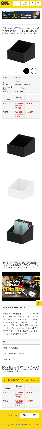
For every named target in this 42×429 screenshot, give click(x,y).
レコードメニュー (16, 3)
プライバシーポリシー (23, 420)
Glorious (17, 81)
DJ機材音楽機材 (25, 3)
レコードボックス (20, 88)
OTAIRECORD (20, 425)
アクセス (10, 415)
